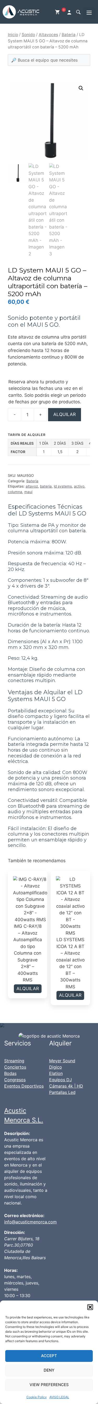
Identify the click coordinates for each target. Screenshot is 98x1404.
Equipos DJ (60, 1079)
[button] (90, 1307)
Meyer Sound (62, 1060)
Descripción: (17, 1133)
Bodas (10, 1073)
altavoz (32, 486)
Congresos (15, 1079)
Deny (49, 1370)
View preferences (49, 1384)
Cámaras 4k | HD (66, 1086)
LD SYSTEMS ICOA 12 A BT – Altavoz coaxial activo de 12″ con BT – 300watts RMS (70, 963)
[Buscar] (78, 11)
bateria (46, 486)
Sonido (28, 34)
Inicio (13, 34)
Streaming (14, 1060)
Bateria (69, 34)
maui (28, 492)
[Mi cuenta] (69, 12)
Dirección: (14, 1232)
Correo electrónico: (24, 1215)
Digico (55, 1067)
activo (79, 486)
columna (15, 492)
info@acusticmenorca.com (30, 1221)
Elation (56, 1073)
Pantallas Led (62, 1092)
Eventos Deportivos (24, 1086)
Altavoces (48, 34)
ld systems (63, 486)
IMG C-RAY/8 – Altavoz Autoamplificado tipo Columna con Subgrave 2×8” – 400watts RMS (27, 953)
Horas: (11, 1270)
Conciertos (15, 1067)
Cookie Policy (36, 1397)
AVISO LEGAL (59, 1397)
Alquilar (64, 414)
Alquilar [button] (27, 988)
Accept (49, 1355)
